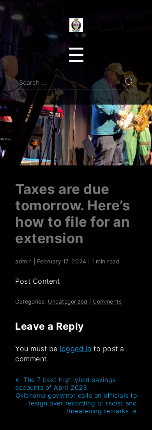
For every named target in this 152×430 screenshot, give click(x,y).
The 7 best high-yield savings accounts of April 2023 (65, 383)
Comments (107, 301)
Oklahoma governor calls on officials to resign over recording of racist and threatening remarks (76, 403)
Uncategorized (68, 301)
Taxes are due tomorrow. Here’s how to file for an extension (72, 213)
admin (23, 261)
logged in (76, 349)
